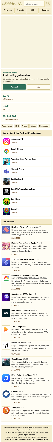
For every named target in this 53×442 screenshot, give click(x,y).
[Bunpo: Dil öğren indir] (6, 345)
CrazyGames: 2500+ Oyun (24, 294)
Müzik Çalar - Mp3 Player (24, 375)
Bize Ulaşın (44, 439)
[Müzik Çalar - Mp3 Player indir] (6, 378)
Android (20, 10)
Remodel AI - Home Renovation (29, 277)
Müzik (33, 126)
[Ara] (48, 4)
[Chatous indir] (6, 394)
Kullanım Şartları (11, 439)
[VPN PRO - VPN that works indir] (6, 262)
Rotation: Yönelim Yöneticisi (26, 227)
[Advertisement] (26, 42)
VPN (17, 126)
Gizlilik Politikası (24, 439)
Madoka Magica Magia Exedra (26, 243)
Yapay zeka (7, 126)
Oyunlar (45, 10)
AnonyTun (17, 408)
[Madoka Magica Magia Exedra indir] (6, 246)
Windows (8, 10)
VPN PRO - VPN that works (24, 259)
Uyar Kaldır (35, 439)
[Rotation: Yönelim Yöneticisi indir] (6, 230)
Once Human (19, 359)
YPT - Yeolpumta (18, 327)
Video (24, 126)
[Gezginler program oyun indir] (12, 4)
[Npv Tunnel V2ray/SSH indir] (6, 313)
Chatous (17, 391)
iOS (32, 10)
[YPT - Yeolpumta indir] (6, 329)
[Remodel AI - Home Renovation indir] (6, 278)
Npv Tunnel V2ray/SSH (24, 310)
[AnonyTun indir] (6, 410)
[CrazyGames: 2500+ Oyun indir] (6, 297)
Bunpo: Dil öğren (21, 343)
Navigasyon (44, 126)
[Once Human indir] (6, 362)
